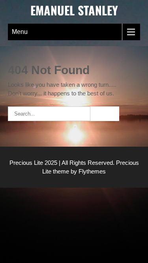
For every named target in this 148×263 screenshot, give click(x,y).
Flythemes (91, 171)
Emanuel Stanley (74, 10)
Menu (20, 31)
